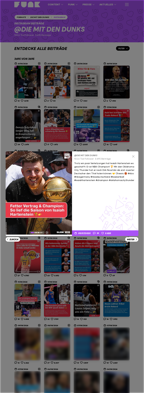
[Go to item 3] (36, 232)
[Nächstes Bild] (47, 232)
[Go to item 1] (32, 232)
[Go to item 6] (41, 232)
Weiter (130, 239)
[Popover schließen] (133, 156)
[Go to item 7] (42, 232)
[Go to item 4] (38, 232)
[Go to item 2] (35, 232)
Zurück (14, 239)
